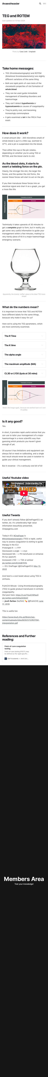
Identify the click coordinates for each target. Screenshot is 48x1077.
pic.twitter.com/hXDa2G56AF (15, 598)
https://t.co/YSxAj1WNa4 (27, 595)
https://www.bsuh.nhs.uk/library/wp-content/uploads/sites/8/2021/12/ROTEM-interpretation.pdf (20, 620)
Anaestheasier (10, 3)
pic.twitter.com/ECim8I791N (14, 563)
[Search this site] (40, 3)
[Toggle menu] (44, 3)
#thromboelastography (12, 539)
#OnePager (19, 536)
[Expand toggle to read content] (42, 336)
